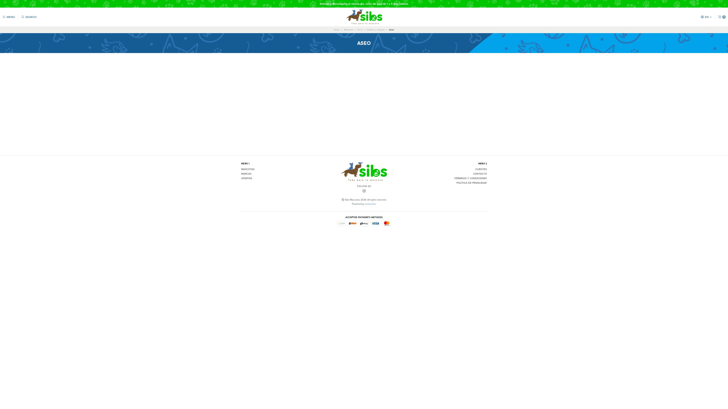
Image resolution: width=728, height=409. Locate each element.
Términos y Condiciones (470, 178)
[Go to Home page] (364, 17)
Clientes (481, 169)
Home (337, 29)
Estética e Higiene (376, 29)
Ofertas (246, 178)
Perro (360, 29)
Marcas (246, 173)
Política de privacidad (472, 183)
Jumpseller (370, 204)
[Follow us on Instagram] (364, 191)
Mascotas (348, 29)
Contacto (480, 173)
